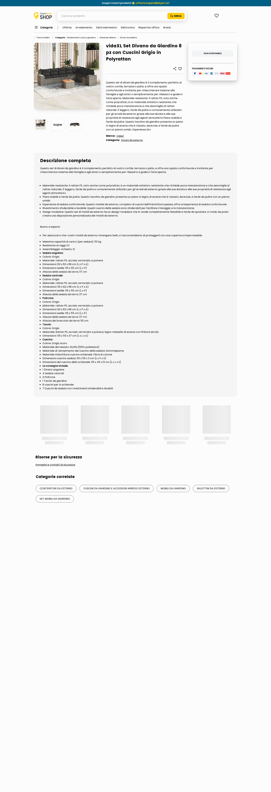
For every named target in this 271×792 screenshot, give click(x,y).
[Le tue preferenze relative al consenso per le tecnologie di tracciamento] (265, 786)
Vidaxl (120, 136)
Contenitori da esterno (56, 446)
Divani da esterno (128, 37)
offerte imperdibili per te (152, 3)
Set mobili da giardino (55, 457)
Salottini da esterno (211, 446)
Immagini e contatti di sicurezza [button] (55, 422)
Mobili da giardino (173, 446)
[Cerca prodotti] (176, 16)
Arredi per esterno (108, 37)
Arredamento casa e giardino (81, 37)
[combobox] (121, 16)
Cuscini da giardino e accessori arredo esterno (116, 446)
